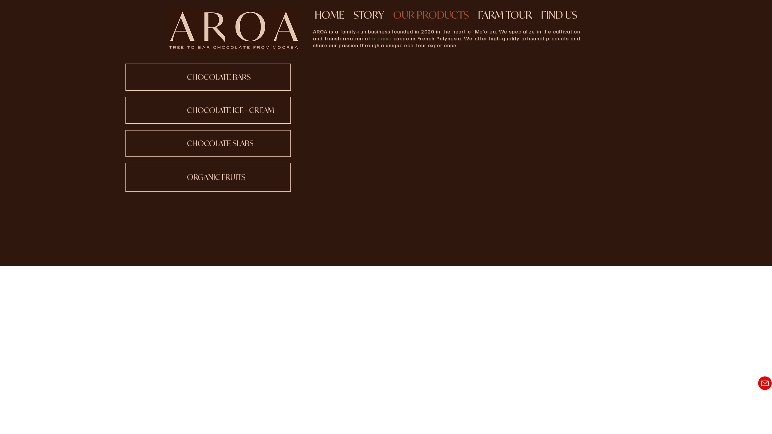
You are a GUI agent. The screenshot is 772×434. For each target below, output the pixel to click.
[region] (208, 77)
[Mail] (765, 383)
